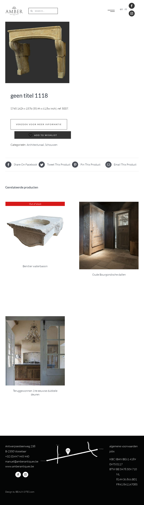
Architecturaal (35, 144)
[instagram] (132, 13)
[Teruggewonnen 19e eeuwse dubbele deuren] (35, 351)
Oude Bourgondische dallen (109, 274)
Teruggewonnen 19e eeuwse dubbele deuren (35, 392)
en (121, 9)
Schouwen (51, 144)
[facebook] (132, 6)
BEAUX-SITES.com (25, 491)
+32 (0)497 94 (13, 456)
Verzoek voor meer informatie (39, 124)
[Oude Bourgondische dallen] (109, 235)
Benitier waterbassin (35, 266)
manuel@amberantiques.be (21, 461)
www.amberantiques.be (19, 466)
